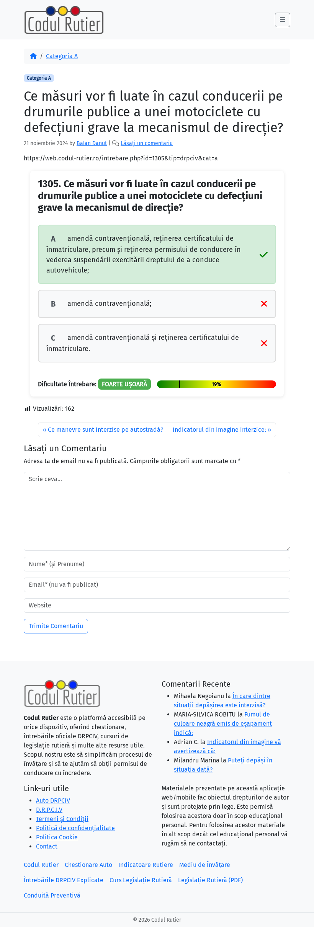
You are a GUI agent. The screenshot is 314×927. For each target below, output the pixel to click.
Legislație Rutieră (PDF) (210, 880)
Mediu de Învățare (204, 864)
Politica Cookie (57, 837)
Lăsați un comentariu (147, 143)
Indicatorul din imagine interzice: (219, 429)
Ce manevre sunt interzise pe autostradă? (105, 429)
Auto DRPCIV (53, 800)
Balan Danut (92, 143)
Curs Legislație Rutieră (141, 880)
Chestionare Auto (88, 864)
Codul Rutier (41, 864)
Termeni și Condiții (62, 819)
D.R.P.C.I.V (49, 809)
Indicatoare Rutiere (145, 864)
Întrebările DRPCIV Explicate (63, 880)
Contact (46, 846)
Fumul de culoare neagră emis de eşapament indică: (223, 723)
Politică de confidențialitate (75, 828)
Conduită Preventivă (52, 895)
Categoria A (62, 56)
